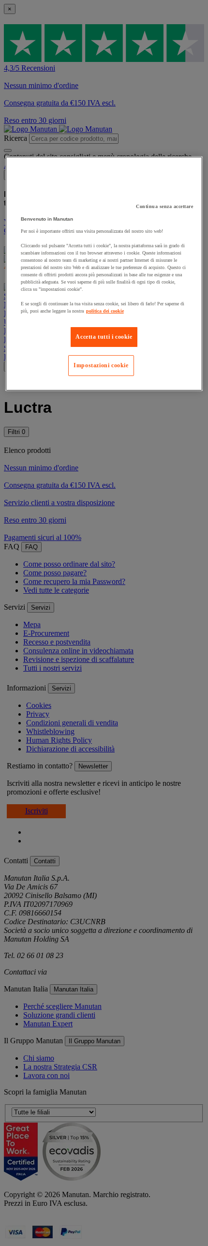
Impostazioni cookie (101, 365)
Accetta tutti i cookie (103, 336)
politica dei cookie (105, 311)
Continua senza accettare (164, 206)
